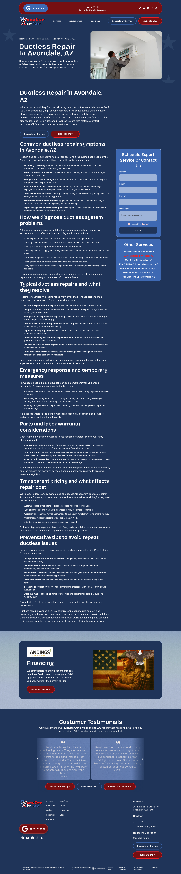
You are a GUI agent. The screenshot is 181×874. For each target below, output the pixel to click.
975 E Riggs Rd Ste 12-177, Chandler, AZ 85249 (146, 808)
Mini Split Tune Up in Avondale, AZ (138, 277)
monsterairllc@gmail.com (146, 826)
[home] (33, 21)
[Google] (156, 8)
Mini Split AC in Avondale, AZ (138, 260)
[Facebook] (140, 8)
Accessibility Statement (138, 868)
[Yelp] (152, 8)
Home (22, 39)
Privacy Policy (110, 868)
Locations (51, 815)
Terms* (145, 224)
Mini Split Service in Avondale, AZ (138, 272)
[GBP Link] (33, 829)
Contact (50, 805)
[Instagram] (148, 8)
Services (33, 39)
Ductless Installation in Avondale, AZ (139, 251)
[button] (58, 21)
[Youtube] (144, 8)
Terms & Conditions (122, 868)
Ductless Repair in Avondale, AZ (139, 256)
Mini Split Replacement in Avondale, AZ (138, 268)
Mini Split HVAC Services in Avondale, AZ (138, 264)
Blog (62, 815)
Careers (50, 819)
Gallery (50, 810)
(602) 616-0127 (140, 821)
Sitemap (155, 867)
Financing (65, 810)
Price (62, 805)
